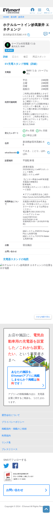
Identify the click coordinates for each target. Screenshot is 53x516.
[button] (32, 11)
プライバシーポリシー (13, 422)
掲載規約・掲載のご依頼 (14, 429)
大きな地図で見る (43, 317)
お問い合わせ (14, 490)
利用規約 (6, 435)
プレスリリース (10, 449)
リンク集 (6, 442)
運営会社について (11, 415)
